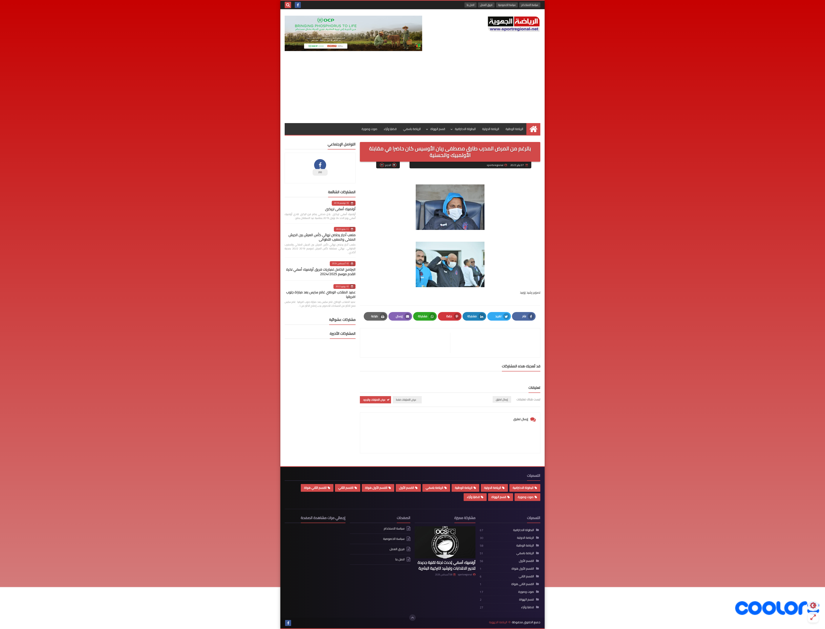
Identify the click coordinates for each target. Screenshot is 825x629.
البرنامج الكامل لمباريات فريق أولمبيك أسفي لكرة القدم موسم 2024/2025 (321, 271)
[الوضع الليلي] (813, 605)
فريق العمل (486, 4)
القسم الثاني (345, 487)
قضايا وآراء (390, 129)
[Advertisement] (412, 91)
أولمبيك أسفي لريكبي (340, 209)
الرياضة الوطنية (514, 129)
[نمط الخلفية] (813, 617)
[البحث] (288, 5)
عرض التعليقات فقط (406, 399)
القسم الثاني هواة (315, 487)
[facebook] (298, 5)
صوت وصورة (369, 129)
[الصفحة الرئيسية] (533, 129)
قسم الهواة (437, 129)
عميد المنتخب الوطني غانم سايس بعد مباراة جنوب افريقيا (321, 294)
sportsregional (465, 574)
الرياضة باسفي (412, 129)
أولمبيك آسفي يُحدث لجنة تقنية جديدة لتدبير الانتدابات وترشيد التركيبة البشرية (446, 565)
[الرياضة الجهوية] (513, 24)
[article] (407, 343)
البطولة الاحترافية (465, 129)
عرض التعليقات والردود (374, 399)
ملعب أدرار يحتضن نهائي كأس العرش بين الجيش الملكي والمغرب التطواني (322, 237)
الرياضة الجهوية (498, 622)
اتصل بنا (470, 4)
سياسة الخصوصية (507, 4)
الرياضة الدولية (490, 129)
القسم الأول (406, 487)
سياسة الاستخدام (529, 4)
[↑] (412, 617)
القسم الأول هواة (376, 487)
